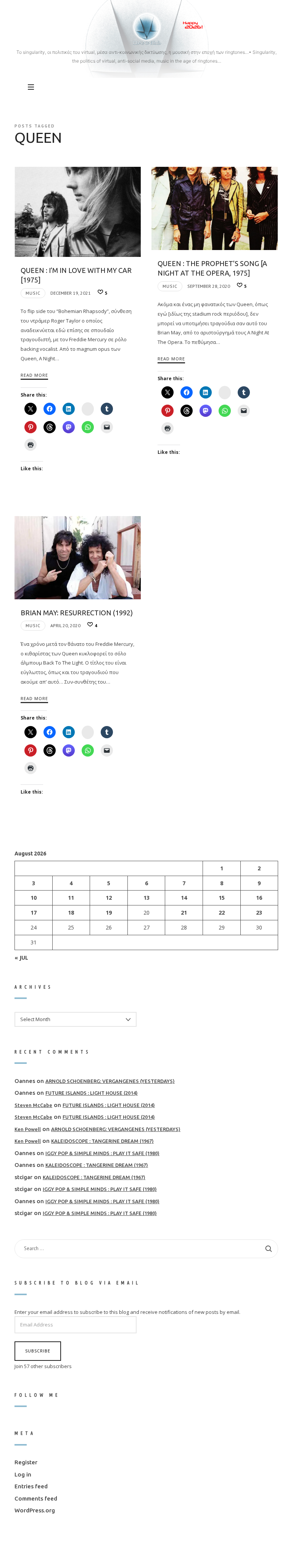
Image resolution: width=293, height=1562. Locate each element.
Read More (34, 375)
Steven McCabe (33, 1104)
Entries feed (31, 1486)
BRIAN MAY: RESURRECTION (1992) (77, 612)
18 (71, 912)
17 (34, 912)
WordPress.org (34, 1510)
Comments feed (35, 1498)
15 (222, 897)
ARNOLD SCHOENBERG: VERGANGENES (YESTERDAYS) (110, 1080)
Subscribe (37, 1351)
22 (222, 912)
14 (184, 897)
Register (25, 1462)
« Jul (21, 957)
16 (259, 897)
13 (146, 897)
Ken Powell (27, 1128)
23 (259, 912)
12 (109, 897)
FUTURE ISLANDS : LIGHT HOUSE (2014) (91, 1093)
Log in (22, 1474)
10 (34, 897)
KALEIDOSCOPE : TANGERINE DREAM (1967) (102, 1141)
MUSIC (33, 293)
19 (109, 912)
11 (71, 897)
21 (184, 912)
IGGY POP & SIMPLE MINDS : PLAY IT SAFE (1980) (102, 1152)
